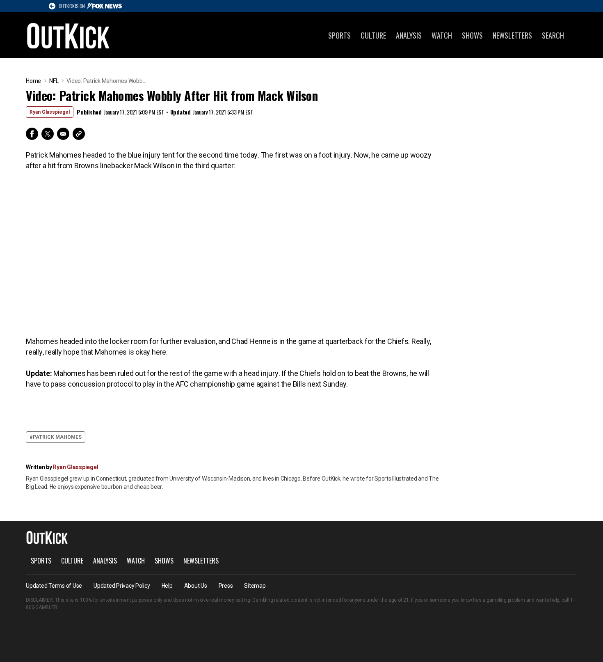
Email (63, 134)
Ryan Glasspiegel (50, 112)
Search (553, 35)
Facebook (32, 134)
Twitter (47, 134)
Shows (472, 35)
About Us (195, 585)
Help (167, 585)
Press (226, 585)
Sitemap (254, 585)
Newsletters (512, 35)
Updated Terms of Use (54, 585)
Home (33, 81)
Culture (373, 35)
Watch (442, 35)
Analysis (409, 35)
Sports (339, 35)
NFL (53, 81)
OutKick (68, 35)
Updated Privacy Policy (122, 585)
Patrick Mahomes (57, 437)
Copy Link (79, 134)
